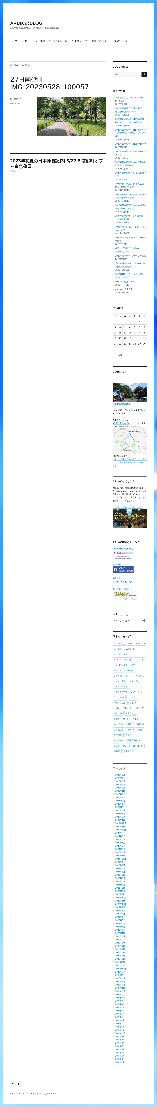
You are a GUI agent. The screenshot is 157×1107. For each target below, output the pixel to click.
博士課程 (131, 713)
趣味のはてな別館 (121, 588)
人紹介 (139, 708)
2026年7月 (120, 775)
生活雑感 (119, 740)
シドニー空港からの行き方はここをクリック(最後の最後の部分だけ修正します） (130, 462)
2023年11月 (120, 862)
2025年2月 (120, 817)
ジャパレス (137, 675)
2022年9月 (120, 907)
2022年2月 (120, 930)
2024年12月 (120, 823)
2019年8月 (120, 1004)
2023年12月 (120, 859)
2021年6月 (120, 952)
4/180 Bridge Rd (121, 423)
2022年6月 (120, 917)
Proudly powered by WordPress (42, 1093)
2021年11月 (120, 939)
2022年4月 (120, 923)
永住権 (118, 735)
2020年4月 (120, 978)
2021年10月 (120, 942)
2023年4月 (120, 884)
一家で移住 (120, 702)
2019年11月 (120, 994)
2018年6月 (120, 1049)
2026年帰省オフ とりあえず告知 (131, 256)
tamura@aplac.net (121, 404)
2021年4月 (120, 959)
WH (117, 649)
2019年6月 (120, 1010)
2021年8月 (120, 949)
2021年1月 (120, 965)
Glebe (140, 643)
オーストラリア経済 (124, 670)
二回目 (127, 708)
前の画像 (14, 65)
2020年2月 (120, 984)
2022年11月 (120, 901)
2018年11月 (120, 1033)
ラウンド (119, 697)
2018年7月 (120, 1046)
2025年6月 (120, 804)
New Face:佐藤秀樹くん (126, 281)
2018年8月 (120, 1043)
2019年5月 (120, 1014)
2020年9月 (120, 972)
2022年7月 (120, 913)
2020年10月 (120, 968)
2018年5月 (120, 1052)
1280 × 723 (15, 103)
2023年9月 (120, 868)
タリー (133, 681)
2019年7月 (119, 1007)
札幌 (130, 729)
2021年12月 (120, 936)
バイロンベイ (121, 686)
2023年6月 (120, 878)
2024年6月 (120, 842)
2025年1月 (120, 820)
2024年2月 (120, 852)
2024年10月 (120, 829)
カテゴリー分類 (18, 41)
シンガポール (121, 675)
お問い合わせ (99, 41)
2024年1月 (120, 855)
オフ (134, 665)
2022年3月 (120, 926)
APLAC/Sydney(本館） (123, 548)
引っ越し (119, 729)
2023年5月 (120, 881)
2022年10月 (120, 904)
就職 (130, 724)
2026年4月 (120, 781)
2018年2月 (120, 1062)
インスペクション (123, 659)
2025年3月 (120, 813)
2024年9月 (120, 833)
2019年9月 (120, 1001)
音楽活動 (129, 751)
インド (139, 659)
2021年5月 (120, 955)
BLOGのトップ (119, 41)
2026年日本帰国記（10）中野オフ (130, 144)
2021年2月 (120, 962)
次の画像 (25, 65)
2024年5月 (120, 846)
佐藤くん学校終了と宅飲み (127, 248)
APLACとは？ (79, 41)
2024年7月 (120, 839)
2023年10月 (120, 865)
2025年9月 (120, 794)
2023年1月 (120, 894)
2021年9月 (120, 946)
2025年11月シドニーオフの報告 (129, 274)
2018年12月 (120, 1030)
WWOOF (129, 649)
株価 (140, 729)
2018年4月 (120, 1056)
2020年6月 (120, 975)
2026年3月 (120, 784)
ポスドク (136, 692)
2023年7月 (120, 875)
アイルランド (121, 654)
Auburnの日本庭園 (124, 289)
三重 (133, 702)
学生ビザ (119, 724)
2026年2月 (120, 787)
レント (132, 697)
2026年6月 (120, 778)
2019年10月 (120, 997)
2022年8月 (120, 910)
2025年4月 (120, 810)
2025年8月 (120, 797)
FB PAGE (117, 564)
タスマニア (120, 681)
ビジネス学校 (121, 692)
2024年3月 (120, 849)
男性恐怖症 (133, 740)
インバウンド (121, 665)
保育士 (118, 713)
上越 (117, 708)
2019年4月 (120, 1017)
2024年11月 (120, 826)
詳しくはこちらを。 (130, 500)
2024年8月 (120, 836)
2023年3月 (120, 888)
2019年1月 (119, 1026)
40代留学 (119, 643)
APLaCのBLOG (26, 23)
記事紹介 (138, 745)
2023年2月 (120, 891)
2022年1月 (120, 933)
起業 (117, 751)
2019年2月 (120, 1023)
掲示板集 (117, 578)
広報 (140, 724)
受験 (117, 719)
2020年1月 (120, 988)
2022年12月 (120, 897)
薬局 (126, 745)
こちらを (131, 581)
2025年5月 (120, 807)
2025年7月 (120, 800)
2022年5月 (120, 920)
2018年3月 (120, 1059)
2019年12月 (120, 991)
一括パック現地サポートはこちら (128, 507)
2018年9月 (120, 1039)
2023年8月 (120, 871)
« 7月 (119, 355)
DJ (130, 643)
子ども (135, 719)
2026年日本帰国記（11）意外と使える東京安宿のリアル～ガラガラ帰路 (130, 133)
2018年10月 (120, 1036)
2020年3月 (120, 981)
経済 (117, 745)
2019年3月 (119, 1020)
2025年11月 (120, 791)
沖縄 (129, 735)
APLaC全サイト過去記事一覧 (51, 41)
